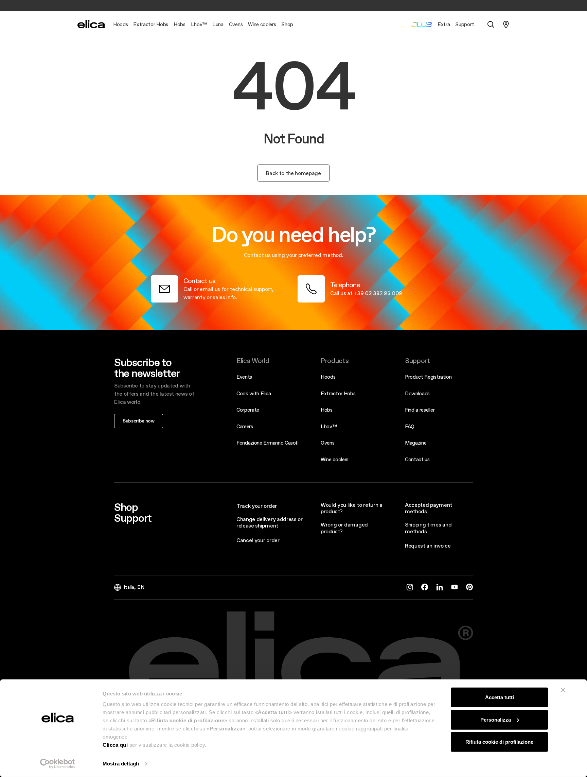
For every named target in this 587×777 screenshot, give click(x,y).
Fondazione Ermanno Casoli (267, 442)
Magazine (415, 442)
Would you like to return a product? (352, 508)
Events (244, 376)
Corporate (247, 409)
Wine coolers (335, 459)
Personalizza (495, 719)
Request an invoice (427, 545)
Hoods (328, 376)
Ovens (327, 442)
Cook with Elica (253, 393)
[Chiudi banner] (563, 690)
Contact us (417, 459)
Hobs (327, 409)
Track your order (256, 506)
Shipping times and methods (428, 528)
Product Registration (428, 376)
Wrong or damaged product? (344, 528)
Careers (244, 426)
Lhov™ (329, 426)
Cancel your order (258, 540)
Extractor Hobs (338, 393)
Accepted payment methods (428, 508)
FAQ (409, 426)
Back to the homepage (293, 173)
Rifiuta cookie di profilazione (499, 742)
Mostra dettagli (121, 763)
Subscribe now (139, 420)
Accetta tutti (499, 697)
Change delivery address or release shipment (269, 522)
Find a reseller (419, 409)
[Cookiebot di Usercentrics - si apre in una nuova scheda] (57, 764)
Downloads (417, 393)
